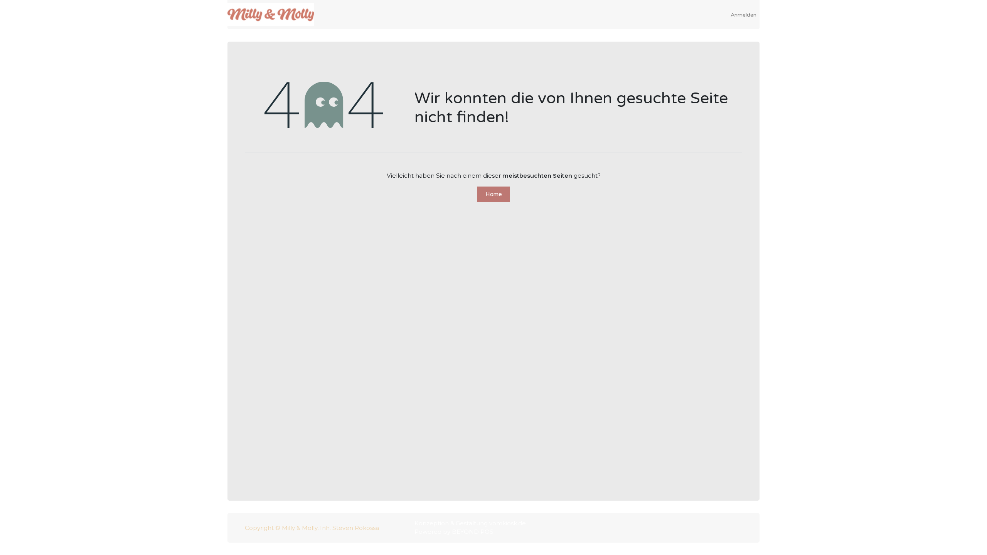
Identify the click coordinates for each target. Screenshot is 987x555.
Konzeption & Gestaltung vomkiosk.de (470, 523)
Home (493, 194)
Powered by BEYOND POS (454, 531)
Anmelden (743, 15)
